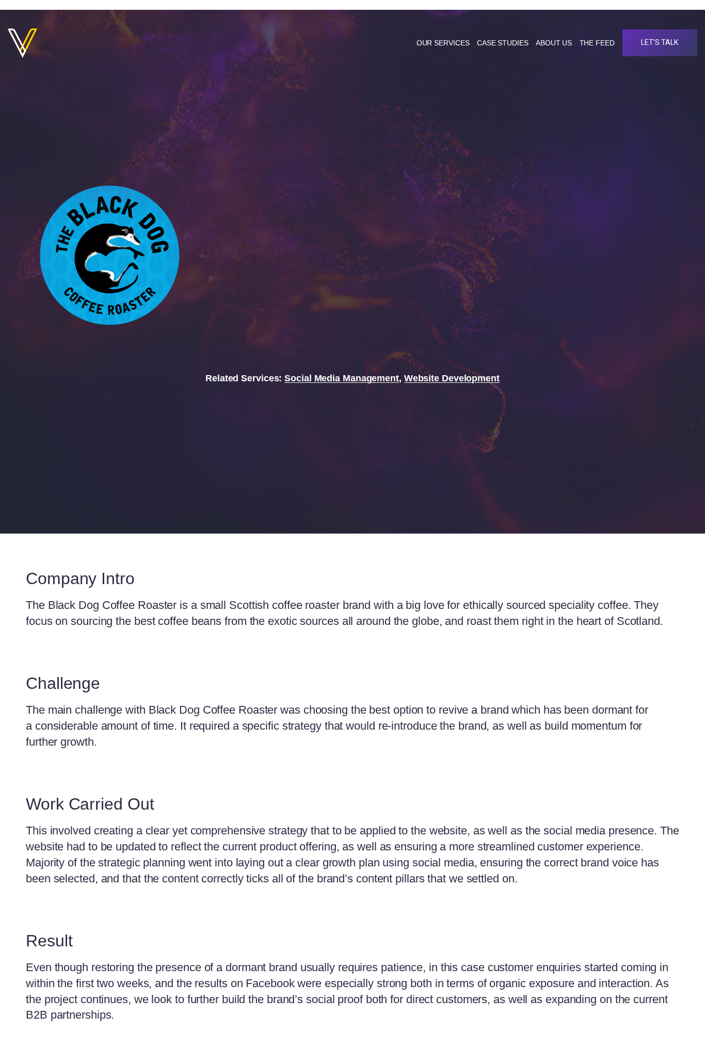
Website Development (452, 378)
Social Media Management (341, 378)
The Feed (597, 43)
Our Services (443, 43)
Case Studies (502, 43)
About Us (554, 43)
